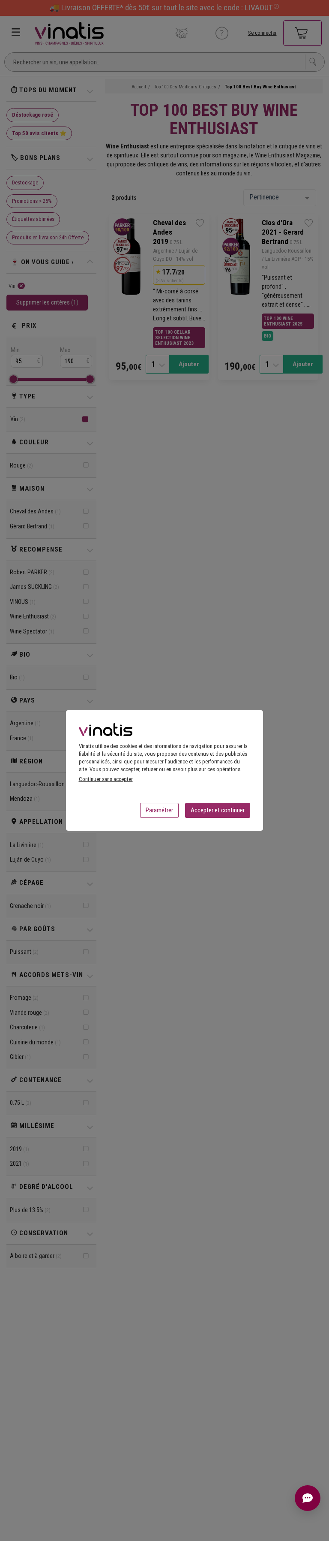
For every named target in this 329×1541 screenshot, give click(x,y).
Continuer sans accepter (106, 779)
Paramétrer (159, 810)
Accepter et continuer (218, 810)
